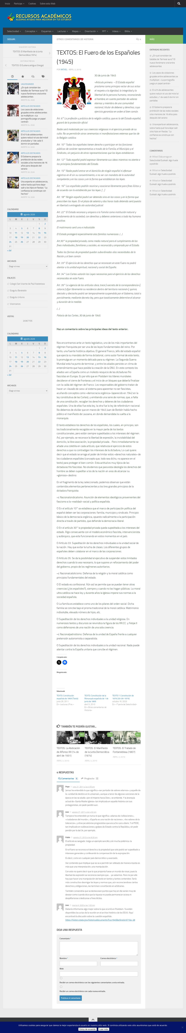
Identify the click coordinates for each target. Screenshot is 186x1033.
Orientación (90, 31)
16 (45, 233)
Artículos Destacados (30, 106)
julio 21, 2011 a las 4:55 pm (84, 787)
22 (39, 237)
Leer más (103, 1029)
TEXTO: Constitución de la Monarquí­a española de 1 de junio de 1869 (96, 698)
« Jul (9, 250)
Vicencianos (15, 304)
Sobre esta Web (47, 3)
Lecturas (62, 31)
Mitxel (64, 69)
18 (16, 237)
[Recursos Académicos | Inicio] (39, 17)
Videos (115, 31)
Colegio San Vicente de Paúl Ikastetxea (27, 284)
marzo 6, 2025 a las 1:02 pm (83, 905)
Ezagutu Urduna (17, 297)
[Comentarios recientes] (33, 77)
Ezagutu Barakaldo (18, 290)
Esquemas (46, 31)
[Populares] (22, 77)
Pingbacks (91, 778)
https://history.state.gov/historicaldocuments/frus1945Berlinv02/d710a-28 (100, 920)
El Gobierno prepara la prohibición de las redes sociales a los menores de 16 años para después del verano (34, 162)
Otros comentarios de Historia (75, 39)
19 (22, 237)
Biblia (127, 31)
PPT (104, 31)
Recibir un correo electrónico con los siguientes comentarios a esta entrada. (92, 982)
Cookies (32, 3)
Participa (18, 3)
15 (39, 233)
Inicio (7, 3)
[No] (182, 1027)
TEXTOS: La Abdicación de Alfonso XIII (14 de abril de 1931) (68, 752)
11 (16, 233)
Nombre (64, 958)
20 (27, 237)
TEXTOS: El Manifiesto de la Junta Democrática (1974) (97, 752)
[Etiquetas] (43, 77)
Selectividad (13, 31)
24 (10, 242)
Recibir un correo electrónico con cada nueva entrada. (82, 991)
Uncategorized (27, 84)
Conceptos (30, 31)
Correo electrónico (108, 958)
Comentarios (69, 778)
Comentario (65, 938)
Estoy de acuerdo (87, 1029)
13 (27, 233)
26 (22, 242)
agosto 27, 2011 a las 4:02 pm (84, 812)
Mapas (75, 31)
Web (62, 968)
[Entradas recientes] (12, 77)
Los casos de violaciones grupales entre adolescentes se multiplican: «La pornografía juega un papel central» (34, 115)
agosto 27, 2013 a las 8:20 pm (85, 837)
